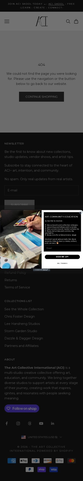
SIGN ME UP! (62, 257)
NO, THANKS (62, 263)
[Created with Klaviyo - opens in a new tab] (41, 269)
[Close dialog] (80, 212)
